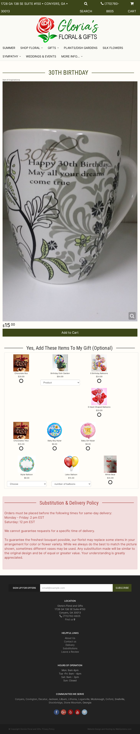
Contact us (70, 641)
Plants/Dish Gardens (80, 48)
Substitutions (70, 648)
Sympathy (10, 56)
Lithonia (72, 699)
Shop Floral (30, 48)
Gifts (52, 48)
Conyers (19, 699)
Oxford (109, 699)
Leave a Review (70, 651)
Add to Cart (70, 332)
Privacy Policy (48, 729)
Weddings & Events (41, 56)
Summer (9, 48)
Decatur (42, 699)
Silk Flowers (113, 48)
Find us (69, 619)
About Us (70, 638)
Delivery (70, 644)
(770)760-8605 (71, 616)
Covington (31, 699)
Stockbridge (55, 702)
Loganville (83, 699)
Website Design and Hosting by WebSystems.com (109, 729)
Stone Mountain (72, 702)
